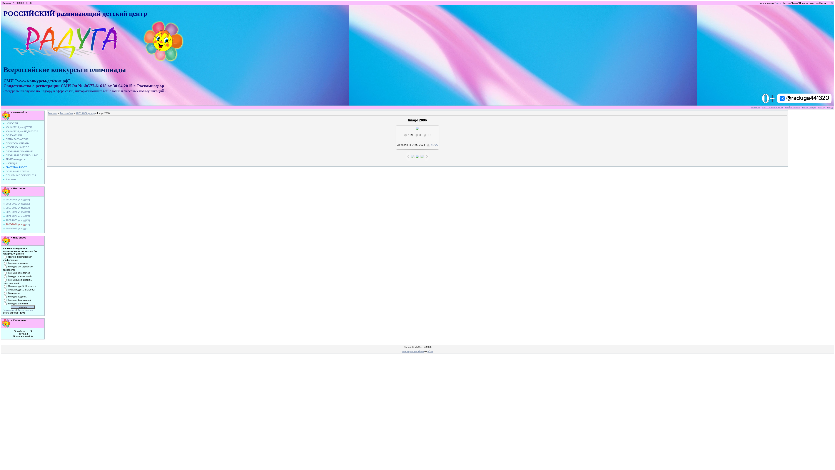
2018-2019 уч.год (15, 203)
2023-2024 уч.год (15, 224)
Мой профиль (792, 107)
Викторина (14, 293)
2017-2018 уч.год (15, 199)
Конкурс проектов (18, 263)
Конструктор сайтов (413, 351)
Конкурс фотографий (19, 300)
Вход (830, 107)
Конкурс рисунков (18, 303)
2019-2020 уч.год (15, 207)
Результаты (9, 310)
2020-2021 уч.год (15, 212)
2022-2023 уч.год (15, 220)
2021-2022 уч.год (15, 216)
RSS (830, 3)
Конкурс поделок (17, 296)
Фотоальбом (66, 113)
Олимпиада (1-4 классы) (21, 289)
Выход (821, 107)
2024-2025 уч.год (15, 228)
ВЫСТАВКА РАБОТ (772, 107)
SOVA (434, 144)
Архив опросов (26, 310)
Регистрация (809, 107)
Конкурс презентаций (20, 276)
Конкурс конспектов (19, 273)
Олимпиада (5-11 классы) (22, 286)
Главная (755, 107)
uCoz (430, 351)
